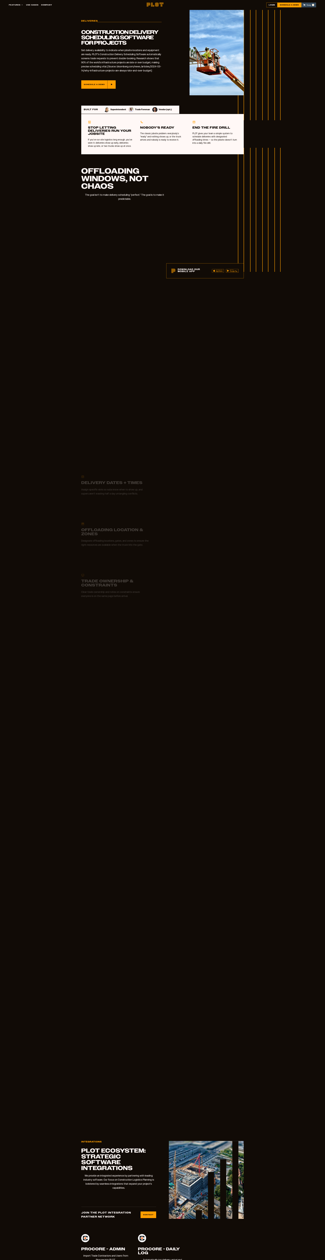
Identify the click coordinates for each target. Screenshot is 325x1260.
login (272, 5)
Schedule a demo (289, 5)
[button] (16, 4)
